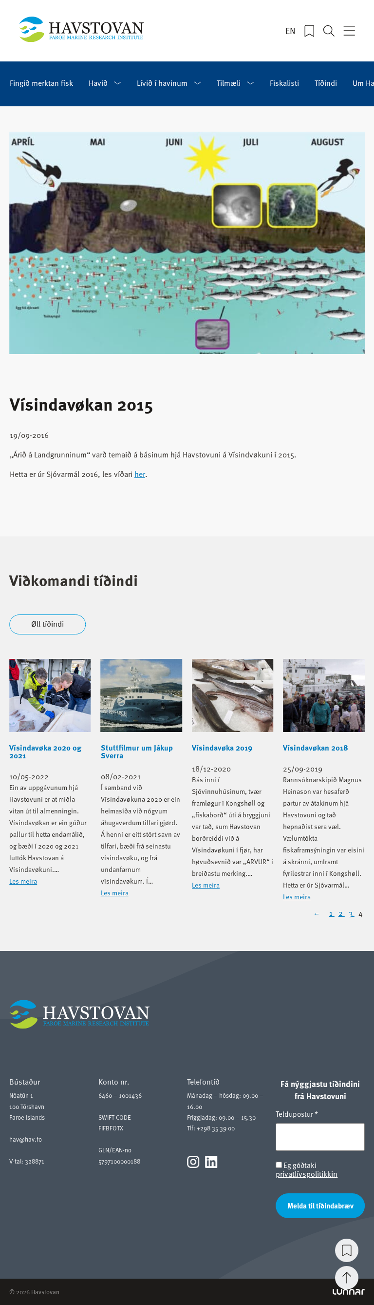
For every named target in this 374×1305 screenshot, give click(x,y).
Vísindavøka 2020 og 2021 (45, 751)
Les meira (23, 881)
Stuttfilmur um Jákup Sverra (137, 751)
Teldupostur (297, 1113)
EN (290, 30)
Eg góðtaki (306, 1170)
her (139, 474)
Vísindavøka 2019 (222, 747)
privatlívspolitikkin (306, 1174)
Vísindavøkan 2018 (315, 747)
